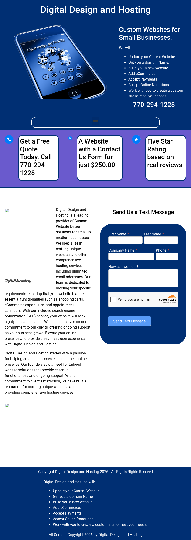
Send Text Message (129, 321)
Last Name (154, 234)
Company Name (122, 250)
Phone (162, 250)
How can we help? (123, 267)
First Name (118, 234)
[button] (95, 121)
